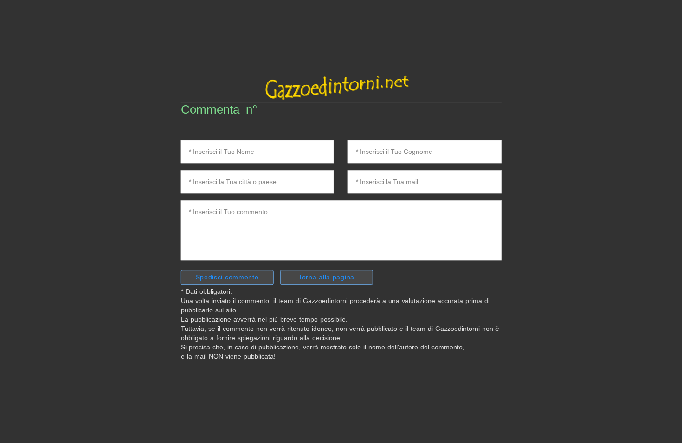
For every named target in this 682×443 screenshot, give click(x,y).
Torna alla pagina (326, 277)
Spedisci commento (227, 277)
